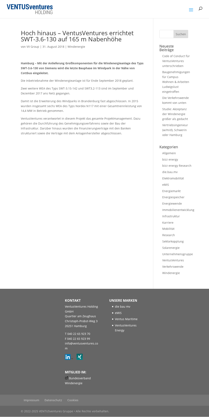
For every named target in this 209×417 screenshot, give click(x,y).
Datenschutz (53, 400)
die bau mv (122, 306)
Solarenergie (171, 248)
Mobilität (168, 229)
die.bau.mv (170, 172)
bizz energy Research (176, 166)
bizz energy (170, 159)
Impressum (31, 400)
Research (168, 235)
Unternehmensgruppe (177, 254)
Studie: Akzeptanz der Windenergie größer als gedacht (175, 114)
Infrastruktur (171, 216)
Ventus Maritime (126, 319)
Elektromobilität (173, 178)
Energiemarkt (171, 191)
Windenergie (76, 47)
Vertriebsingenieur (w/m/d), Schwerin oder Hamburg (175, 130)
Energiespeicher (173, 197)
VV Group (33, 47)
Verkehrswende (172, 267)
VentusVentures (173, 260)
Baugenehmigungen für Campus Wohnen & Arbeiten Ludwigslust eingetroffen (176, 81)
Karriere (167, 222)
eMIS (165, 185)
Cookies (72, 400)
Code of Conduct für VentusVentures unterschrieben (176, 61)
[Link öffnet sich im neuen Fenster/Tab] (70, 359)
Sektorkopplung (173, 241)
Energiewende (172, 203)
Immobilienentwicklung (178, 210)
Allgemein (169, 153)
